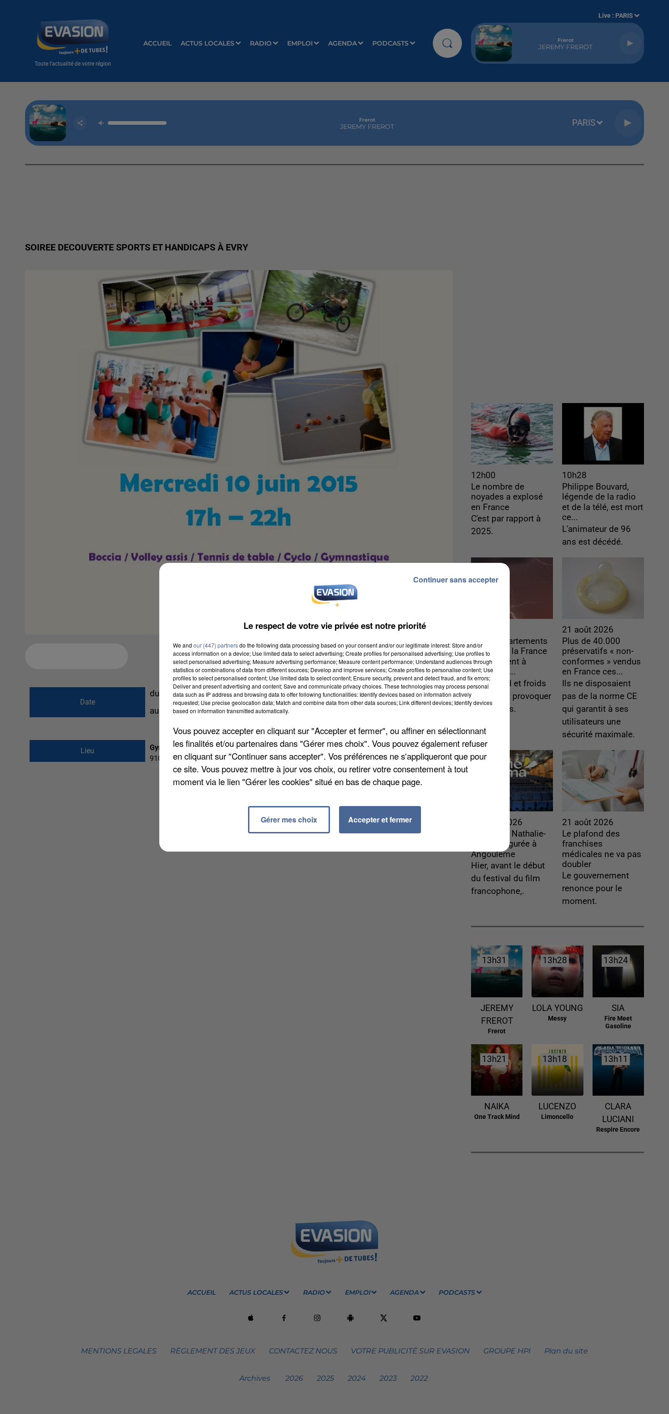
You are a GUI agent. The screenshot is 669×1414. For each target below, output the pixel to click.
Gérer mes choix (289, 819)
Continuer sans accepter (455, 579)
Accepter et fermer (380, 819)
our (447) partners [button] (215, 645)
